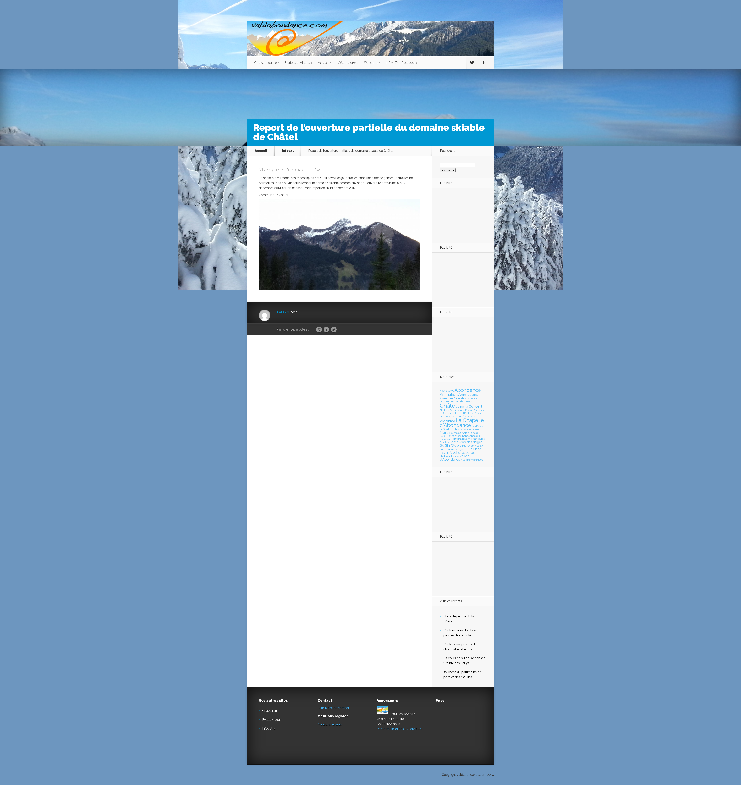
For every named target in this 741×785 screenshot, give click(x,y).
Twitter (334, 330)
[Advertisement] (461, 215)
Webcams (372, 62)
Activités (325, 62)
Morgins (446, 432)
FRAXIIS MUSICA (448, 416)
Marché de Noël (471, 429)
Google (319, 330)
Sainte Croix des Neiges (466, 442)
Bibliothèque (446, 401)
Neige (465, 432)
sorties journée (460, 449)
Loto (452, 429)
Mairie (459, 429)
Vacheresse (459, 452)
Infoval (288, 150)
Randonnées (454, 435)
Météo (457, 432)
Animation (449, 394)
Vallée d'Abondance (454, 457)
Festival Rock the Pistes (468, 413)
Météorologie (347, 62)
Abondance (467, 390)
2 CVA (442, 391)
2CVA (450, 391)
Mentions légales (330, 724)
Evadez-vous (271, 719)
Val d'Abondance (457, 454)
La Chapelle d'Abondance (462, 422)
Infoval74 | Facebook (402, 62)
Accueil (261, 150)
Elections (444, 410)
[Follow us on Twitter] (472, 62)
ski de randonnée (469, 445)
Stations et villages (298, 62)
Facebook (326, 330)
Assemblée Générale (452, 398)
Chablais (458, 401)
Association (471, 398)
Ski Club (452, 445)
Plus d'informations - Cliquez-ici (399, 729)
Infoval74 (269, 728)
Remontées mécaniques (467, 439)
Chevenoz (469, 401)
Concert (475, 406)
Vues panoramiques (472, 459)
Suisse (476, 449)
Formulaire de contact (333, 708)
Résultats (444, 442)
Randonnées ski (471, 435)
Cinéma (463, 406)
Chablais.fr (269, 711)
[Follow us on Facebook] (483, 62)
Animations (468, 394)
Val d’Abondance (266, 62)
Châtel (448, 405)
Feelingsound (457, 410)
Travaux (444, 452)
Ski (442, 445)
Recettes (445, 439)
